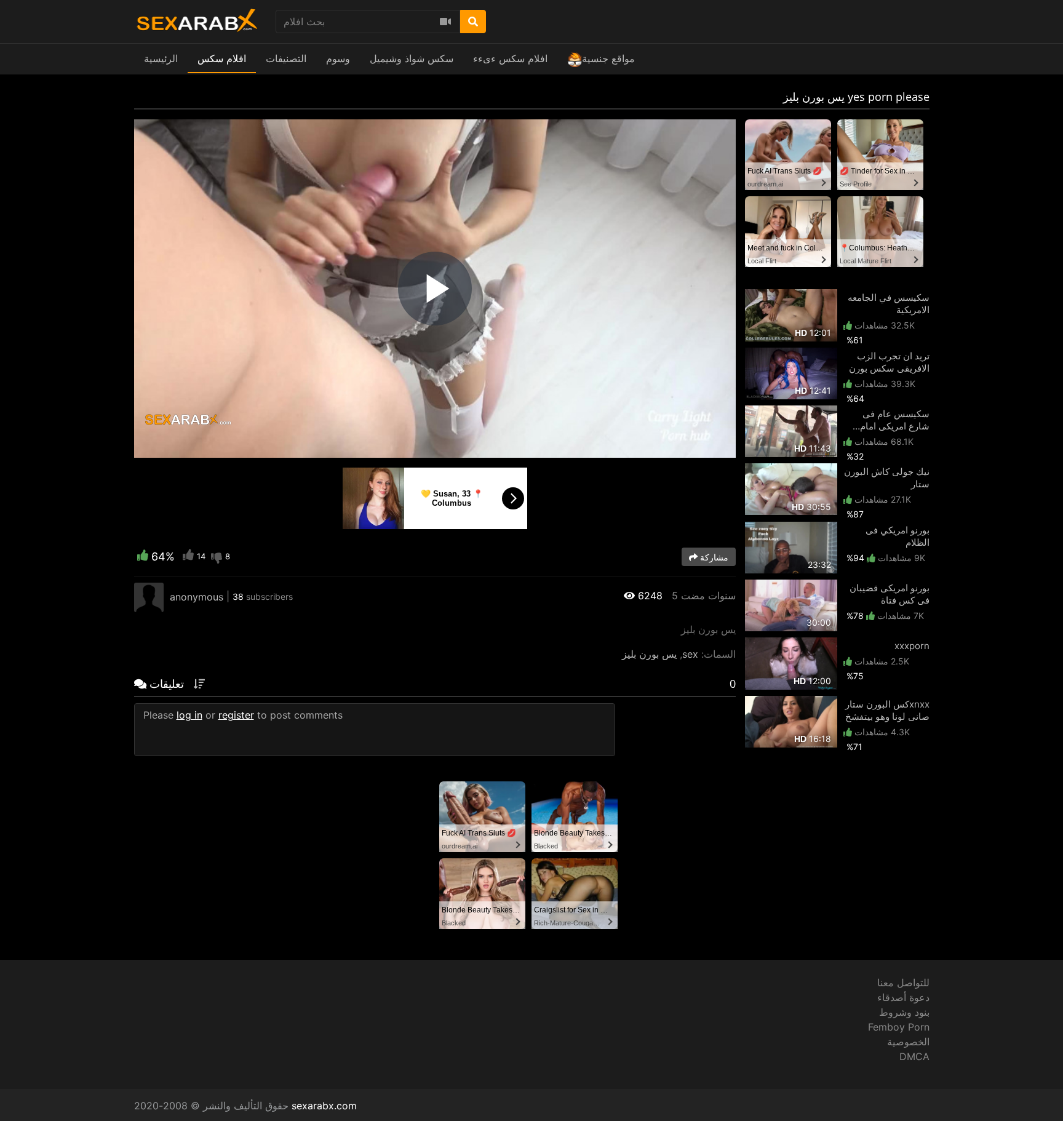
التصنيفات (286, 58)
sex (690, 654)
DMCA (914, 1056)
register (236, 715)
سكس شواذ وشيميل (411, 58)
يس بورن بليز (649, 654)
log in (189, 715)
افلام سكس (221, 58)
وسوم (338, 58)
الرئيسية (161, 58)
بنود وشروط (904, 1012)
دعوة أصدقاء (903, 997)
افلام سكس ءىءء (510, 58)
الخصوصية (908, 1041)
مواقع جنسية (608, 58)
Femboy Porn (899, 1027)
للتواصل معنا (903, 982)
